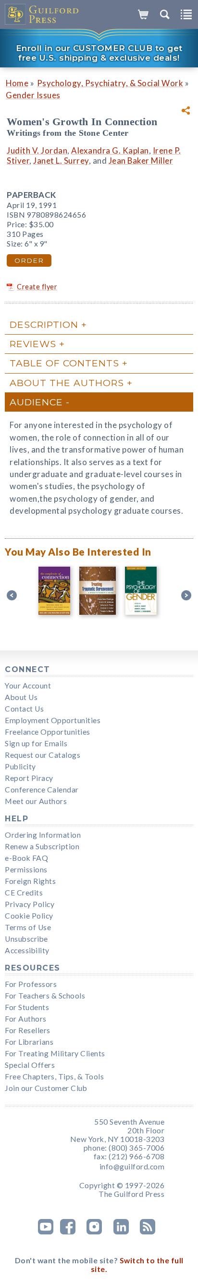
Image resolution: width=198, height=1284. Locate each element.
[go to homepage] (42, 14)
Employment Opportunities (52, 720)
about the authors (67, 383)
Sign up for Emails (36, 743)
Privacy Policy (29, 904)
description (44, 324)
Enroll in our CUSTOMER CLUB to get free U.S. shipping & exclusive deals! (99, 53)
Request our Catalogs (42, 755)
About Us (21, 697)
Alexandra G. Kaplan (110, 150)
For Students (27, 1007)
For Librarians (29, 1042)
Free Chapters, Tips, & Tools (54, 1076)
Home (17, 83)
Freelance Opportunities (47, 731)
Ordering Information (43, 834)
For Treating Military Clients (55, 1053)
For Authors (26, 1018)
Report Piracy (29, 778)
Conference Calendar (42, 789)
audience (36, 402)
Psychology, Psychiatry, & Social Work (110, 83)
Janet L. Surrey (61, 161)
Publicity (20, 766)
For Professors (31, 984)
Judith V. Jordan (37, 150)
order (29, 260)
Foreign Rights (30, 881)
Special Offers (30, 1065)
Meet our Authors (36, 801)
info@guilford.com (132, 1166)
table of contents (64, 363)
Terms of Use (28, 927)
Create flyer (37, 287)
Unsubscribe (26, 938)
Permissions (26, 869)
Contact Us (24, 708)
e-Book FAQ (26, 858)
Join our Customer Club (46, 1088)
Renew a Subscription (42, 846)
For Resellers (27, 1030)
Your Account (28, 685)
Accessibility (27, 950)
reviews (33, 344)
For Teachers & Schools (45, 995)
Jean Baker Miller (141, 161)
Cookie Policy (29, 915)
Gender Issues (33, 95)
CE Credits (24, 892)
